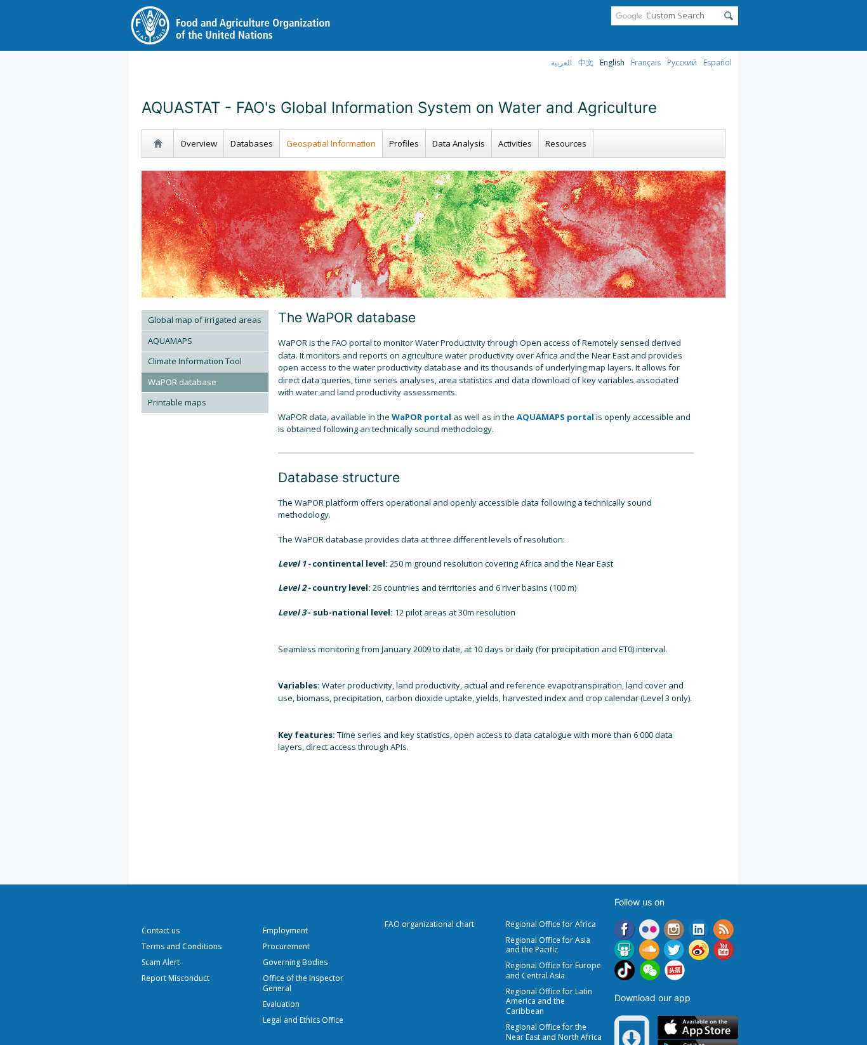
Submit (728, 16)
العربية (561, 62)
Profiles (404, 143)
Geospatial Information (331, 143)
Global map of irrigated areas (204, 319)
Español (717, 62)
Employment (285, 930)
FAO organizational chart (429, 924)
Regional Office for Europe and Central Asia (553, 970)
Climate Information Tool (195, 361)
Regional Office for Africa (551, 924)
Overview (198, 143)
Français (646, 62)
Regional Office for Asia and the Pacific (548, 945)
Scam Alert (161, 962)
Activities (515, 143)
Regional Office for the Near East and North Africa (554, 1032)
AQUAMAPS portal (555, 417)
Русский (682, 62)
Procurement (286, 946)
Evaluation (281, 1004)
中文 (585, 62)
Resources (565, 143)
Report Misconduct (175, 978)
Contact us (161, 930)
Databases (251, 143)
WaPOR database (182, 382)
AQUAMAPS (170, 340)
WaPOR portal (421, 417)
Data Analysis (458, 143)
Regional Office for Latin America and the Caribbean (549, 1001)
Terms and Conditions (182, 946)
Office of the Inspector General (303, 983)
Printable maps (177, 402)
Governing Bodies (295, 962)
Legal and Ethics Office (303, 1020)
